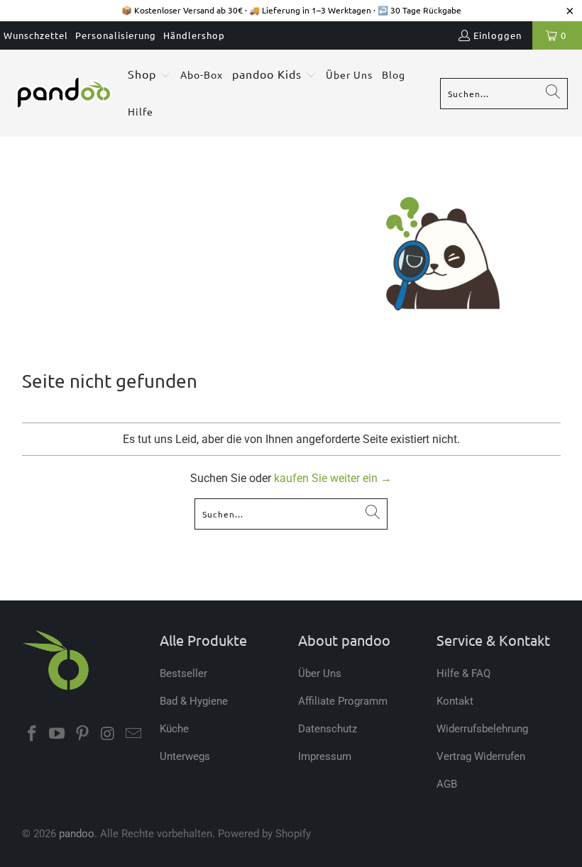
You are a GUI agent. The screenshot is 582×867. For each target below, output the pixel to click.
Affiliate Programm (343, 701)
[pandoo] (64, 94)
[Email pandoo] (133, 734)
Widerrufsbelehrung (482, 728)
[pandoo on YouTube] (57, 734)
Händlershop (194, 35)
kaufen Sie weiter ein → (333, 478)
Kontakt (454, 701)
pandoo (76, 833)
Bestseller (183, 673)
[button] (149, 75)
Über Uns (319, 673)
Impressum (324, 756)
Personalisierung (115, 35)
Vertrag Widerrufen (480, 756)
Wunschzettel (36, 35)
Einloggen (497, 35)
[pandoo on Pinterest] (83, 734)
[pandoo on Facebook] (32, 734)
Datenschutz (327, 728)
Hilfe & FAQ (463, 673)
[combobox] (504, 93)
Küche (174, 728)
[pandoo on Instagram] (108, 734)
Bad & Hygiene (194, 701)
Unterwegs (185, 756)
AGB (446, 784)
